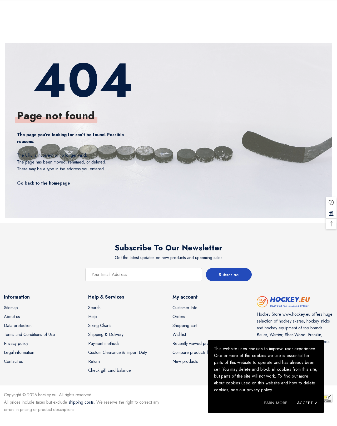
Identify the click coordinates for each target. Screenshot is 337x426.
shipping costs (81, 402)
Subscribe (229, 275)
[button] (331, 202)
